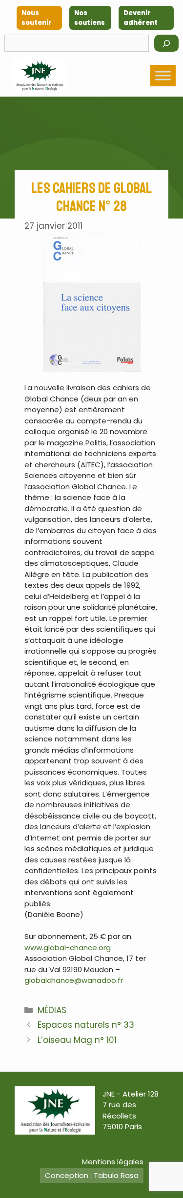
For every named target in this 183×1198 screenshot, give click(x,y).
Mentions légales (112, 1162)
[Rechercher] (166, 43)
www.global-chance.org (67, 947)
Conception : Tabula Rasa (92, 1175)
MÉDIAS (52, 1010)
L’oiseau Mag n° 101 (77, 1040)
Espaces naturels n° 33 (86, 1025)
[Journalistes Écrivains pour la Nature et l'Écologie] (39, 75)
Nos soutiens (89, 17)
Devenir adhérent (140, 17)
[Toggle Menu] (163, 75)
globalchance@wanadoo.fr (73, 980)
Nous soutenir (36, 17)
